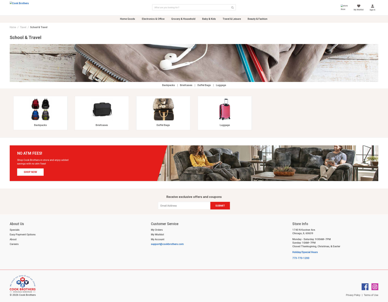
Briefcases (186, 85)
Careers (14, 244)
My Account (157, 239)
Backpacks (168, 85)
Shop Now (30, 171)
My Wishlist (157, 234)
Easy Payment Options (23, 234)
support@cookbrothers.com (167, 244)
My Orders (157, 229)
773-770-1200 (300, 258)
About (13, 239)
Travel (23, 27)
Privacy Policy (353, 295)
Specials (15, 229)
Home (13, 27)
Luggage (221, 85)
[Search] (232, 7)
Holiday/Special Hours (305, 252)
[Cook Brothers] (19, 3)
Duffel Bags (204, 85)
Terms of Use (371, 295)
